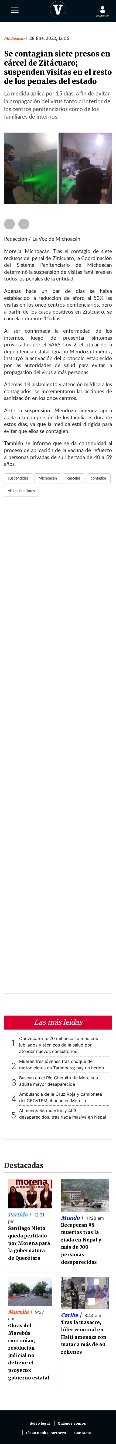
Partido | (20, 1214)
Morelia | (20, 1312)
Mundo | (72, 1218)
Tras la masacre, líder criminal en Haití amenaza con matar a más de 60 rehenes (84, 1337)
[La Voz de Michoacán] (58, 8)
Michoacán (14, 38)
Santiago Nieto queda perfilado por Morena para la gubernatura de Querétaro (29, 1243)
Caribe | (72, 1315)
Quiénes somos (72, 1423)
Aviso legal (40, 1423)
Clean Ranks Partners (46, 1433)
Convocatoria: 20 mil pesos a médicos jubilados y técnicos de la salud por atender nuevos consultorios (58, 1045)
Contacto (82, 1433)
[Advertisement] (58, 748)
